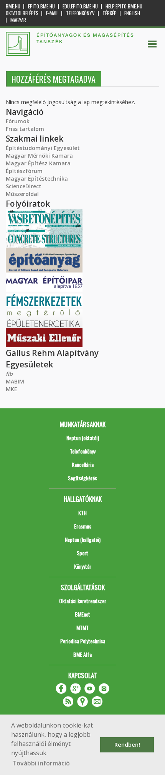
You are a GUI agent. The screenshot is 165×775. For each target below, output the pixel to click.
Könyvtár (82, 566)
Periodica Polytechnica (82, 641)
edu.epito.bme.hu (80, 6)
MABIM (15, 381)
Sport (82, 553)
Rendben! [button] (127, 744)
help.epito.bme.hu (124, 6)
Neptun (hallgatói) (83, 539)
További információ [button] (41, 763)
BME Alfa (82, 654)
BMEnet (82, 614)
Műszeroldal (22, 193)
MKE (11, 389)
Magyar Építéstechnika (37, 178)
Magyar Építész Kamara (38, 163)
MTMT (82, 627)
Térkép (109, 13)
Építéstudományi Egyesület (43, 148)
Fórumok (18, 121)
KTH (82, 513)
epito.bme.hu (41, 6)
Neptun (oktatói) (82, 438)
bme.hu (13, 6)
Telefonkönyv (80, 13)
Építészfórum (24, 171)
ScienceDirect (23, 186)
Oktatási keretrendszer (82, 601)
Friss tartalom (25, 128)
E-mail (52, 13)
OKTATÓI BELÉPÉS (22, 13)
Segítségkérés (82, 478)
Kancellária (83, 464)
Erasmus (82, 526)
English (132, 13)
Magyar (18, 20)
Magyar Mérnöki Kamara (39, 155)
